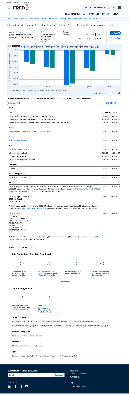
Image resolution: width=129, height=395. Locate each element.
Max (98, 34)
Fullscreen (114, 93)
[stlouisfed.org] (18, 3)
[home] (18, 7)
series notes (76, 98)
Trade (23, 356)
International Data (36, 336)
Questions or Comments (78, 374)
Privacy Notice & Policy (78, 387)
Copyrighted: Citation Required (46, 356)
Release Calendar (72, 14)
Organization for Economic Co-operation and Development (29, 132)
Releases (16, 19)
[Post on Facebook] (111, 103)
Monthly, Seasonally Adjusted (76, 326)
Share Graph (12, 103)
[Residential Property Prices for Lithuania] (75, 263)
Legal (72, 383)
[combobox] (98, 7)
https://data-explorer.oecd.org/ (85, 237)
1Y (82, 34)
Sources (106, 14)
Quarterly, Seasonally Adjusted (99, 326)
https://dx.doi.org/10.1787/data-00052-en (31, 208)
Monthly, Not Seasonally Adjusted (51, 326)
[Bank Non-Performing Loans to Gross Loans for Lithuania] (102, 263)
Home (9, 19)
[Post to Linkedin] (119, 103)
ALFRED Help (75, 377)
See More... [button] (65, 281)
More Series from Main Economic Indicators (27, 346)
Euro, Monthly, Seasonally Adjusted (54, 321)
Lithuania (15, 336)
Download (114, 38)
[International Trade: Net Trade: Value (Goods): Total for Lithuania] (22, 263)
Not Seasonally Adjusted (68, 356)
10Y (92, 34)
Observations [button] (14, 32)
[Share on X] (107, 103)
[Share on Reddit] (115, 103)
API (84, 14)
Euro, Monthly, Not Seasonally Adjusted (26, 321)
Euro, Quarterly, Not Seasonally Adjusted (83, 321)
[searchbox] (98, 7)
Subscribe (59, 375)
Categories (94, 14)
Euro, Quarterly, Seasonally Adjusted (25, 326)
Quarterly (30, 356)
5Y (87, 34)
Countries (24, 336)
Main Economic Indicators (30, 19)
